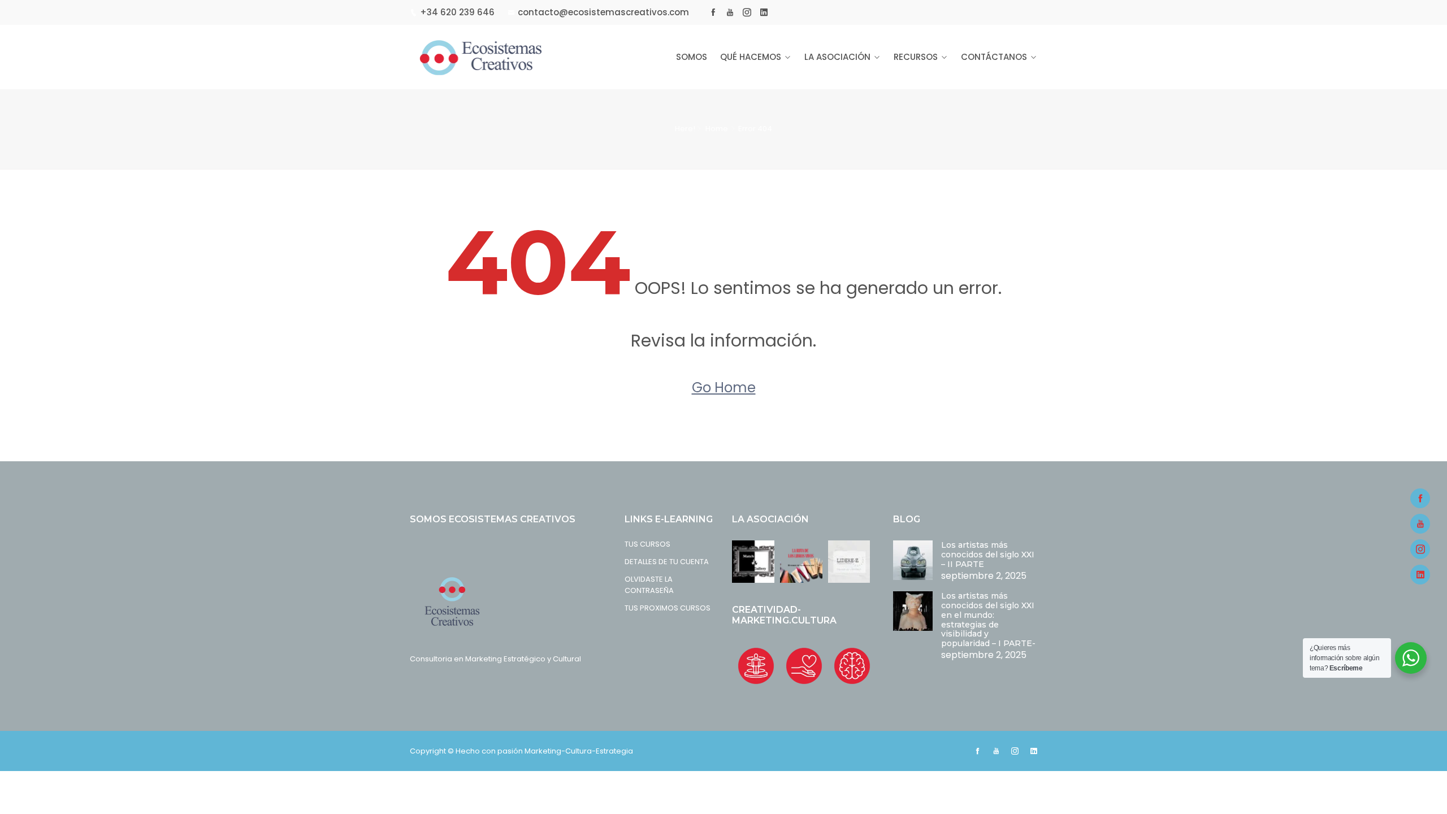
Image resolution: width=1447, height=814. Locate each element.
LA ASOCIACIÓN (837, 57)
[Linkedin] (1420, 574)
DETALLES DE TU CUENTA (667, 561)
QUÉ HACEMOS (750, 57)
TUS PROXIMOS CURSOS (667, 608)
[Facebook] (1420, 498)
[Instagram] (1420, 549)
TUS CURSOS (647, 544)
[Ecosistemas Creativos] (482, 57)
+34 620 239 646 (457, 12)
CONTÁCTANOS (994, 57)
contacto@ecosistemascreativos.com (603, 12)
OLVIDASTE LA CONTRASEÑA (649, 585)
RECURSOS (916, 57)
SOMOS (691, 57)
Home (716, 128)
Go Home (724, 387)
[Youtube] (1420, 524)
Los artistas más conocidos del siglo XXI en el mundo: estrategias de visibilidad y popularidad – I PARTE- (988, 619)
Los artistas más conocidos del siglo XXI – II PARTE (987, 554)
